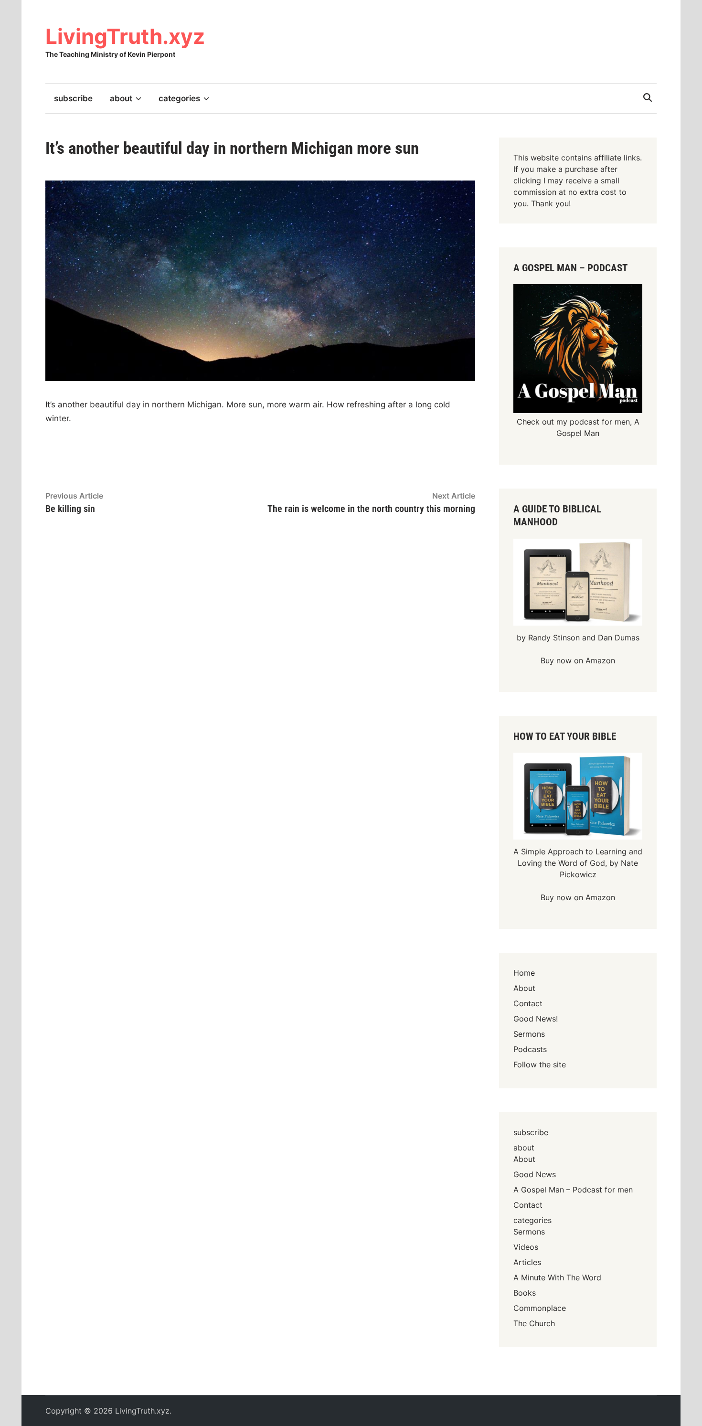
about (121, 98)
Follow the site (539, 1064)
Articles (527, 1262)
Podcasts (530, 1049)
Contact (527, 1003)
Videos (525, 1247)
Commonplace (539, 1308)
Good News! (535, 1018)
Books (524, 1293)
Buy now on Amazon (578, 660)
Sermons (529, 1034)
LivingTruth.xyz (125, 36)
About (524, 988)
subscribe (73, 98)
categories (179, 98)
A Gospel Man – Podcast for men (573, 1189)
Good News (534, 1174)
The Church (534, 1323)
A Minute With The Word (557, 1277)
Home (524, 973)
